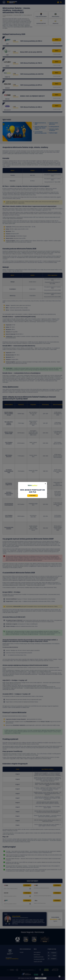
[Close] (45, 484)
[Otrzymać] (32, 485)
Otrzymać (32, 495)
